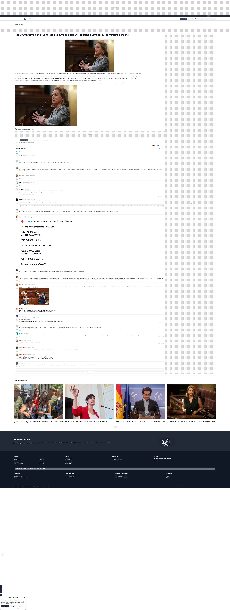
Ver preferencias (21, 606)
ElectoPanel (102, 21)
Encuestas (87, 21)
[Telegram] (161, 458)
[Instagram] (164, 458)
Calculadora (129, 21)
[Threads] (159, 458)
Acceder (162, 145)
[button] (24, 597)
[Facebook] (156, 458)
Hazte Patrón (67, 456)
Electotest (115, 21)
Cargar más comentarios (89, 371)
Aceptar (5, 606)
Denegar (13, 606)
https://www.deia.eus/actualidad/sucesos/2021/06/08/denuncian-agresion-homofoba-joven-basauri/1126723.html (41, 321)
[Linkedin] (169, 458)
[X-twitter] (154, 458)
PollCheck (108, 21)
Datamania (136, 21)
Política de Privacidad (11, 608)
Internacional (94, 21)
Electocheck (122, 21)
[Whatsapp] (157, 458)
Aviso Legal (17, 608)
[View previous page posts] (114, 427)
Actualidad (80, 21)
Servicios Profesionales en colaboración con (30, 468)
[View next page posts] (116, 427)
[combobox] (205, 19)
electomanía (30, 18)
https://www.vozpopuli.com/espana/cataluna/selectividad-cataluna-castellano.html (35, 311)
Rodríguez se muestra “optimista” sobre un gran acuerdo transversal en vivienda (86, 421)
